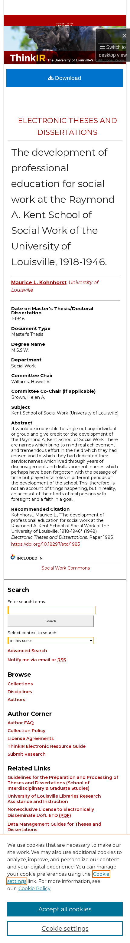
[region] (65, 888)
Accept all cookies (65, 909)
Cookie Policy (34, 888)
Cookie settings (65, 928)
